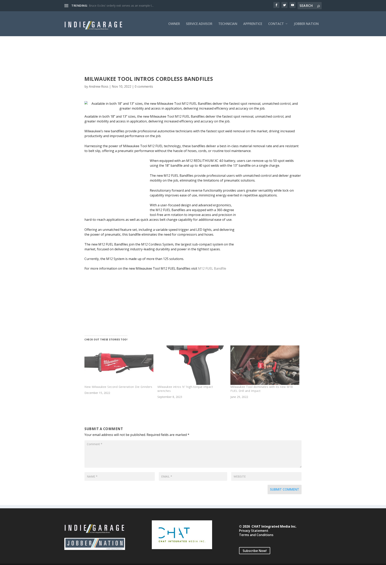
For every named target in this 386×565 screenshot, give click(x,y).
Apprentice (252, 24)
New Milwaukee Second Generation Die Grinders (118, 387)
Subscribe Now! (255, 550)
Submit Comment (284, 489)
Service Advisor (199, 24)
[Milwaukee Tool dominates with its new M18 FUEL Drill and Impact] (264, 365)
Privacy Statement (253, 530)
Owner (174, 24)
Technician (227, 24)
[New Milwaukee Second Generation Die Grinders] (118, 365)
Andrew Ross (98, 86)
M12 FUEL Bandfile (212, 268)
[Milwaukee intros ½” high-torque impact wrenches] (191, 365)
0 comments (144, 86)
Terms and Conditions (256, 535)
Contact (276, 24)
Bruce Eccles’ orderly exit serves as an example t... (121, 5)
